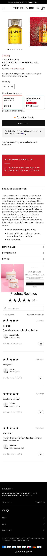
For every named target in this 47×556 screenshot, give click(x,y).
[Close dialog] (43, 266)
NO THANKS (34, 286)
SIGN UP (34, 283)
